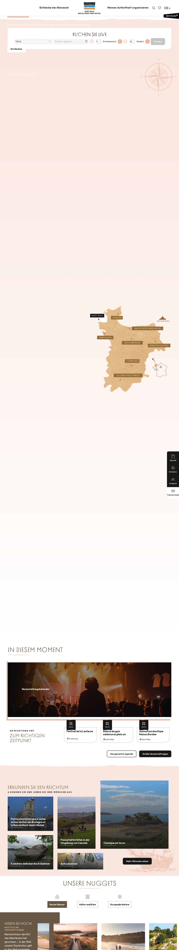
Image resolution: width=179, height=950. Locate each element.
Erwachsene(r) (109, 41)
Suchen (158, 41)
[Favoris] (159, 8)
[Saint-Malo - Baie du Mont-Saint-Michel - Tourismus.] (89, 8)
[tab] (57, 901)
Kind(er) (140, 41)
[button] (153, 8)
